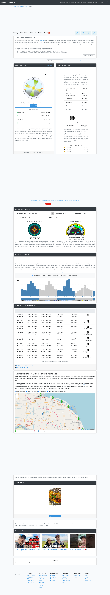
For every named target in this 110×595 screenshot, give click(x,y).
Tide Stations (30, 577)
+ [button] (17, 395)
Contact (87, 575)
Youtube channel (78, 522)
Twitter (53, 580)
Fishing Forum (30, 578)
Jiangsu (26, 6)
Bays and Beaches (20, 391)
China (21, 6)
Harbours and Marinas (32, 391)
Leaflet (81, 429)
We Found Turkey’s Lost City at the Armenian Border (54, 549)
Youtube (53, 578)
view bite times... (52, 45)
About (86, 577)
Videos (78, 2)
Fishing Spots (16, 6)
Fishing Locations (31, 575)
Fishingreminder (10, 2)
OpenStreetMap (87, 429)
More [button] (89, 2)
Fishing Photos (30, 580)
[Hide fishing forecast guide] (94, 38)
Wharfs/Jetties (43, 391)
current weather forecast (41, 136)
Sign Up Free (34, 105)
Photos (72, 2)
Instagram (53, 577)
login (20, 562)
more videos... (91, 553)
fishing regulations (87, 384)
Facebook (53, 575)
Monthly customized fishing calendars (25, 365)
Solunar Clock (65, 578)
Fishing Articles (30, 582)
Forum (84, 2)
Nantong (42, 40)
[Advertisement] (55, 18)
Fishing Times (64, 2)
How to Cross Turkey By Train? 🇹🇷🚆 (78, 549)
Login (95, 2)
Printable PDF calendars (22, 367)
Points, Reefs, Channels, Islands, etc (56, 391)
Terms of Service (89, 578)
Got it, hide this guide (89, 55)
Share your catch (55, 516)
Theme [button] (102, 2)
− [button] (17, 397)
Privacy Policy (88, 580)
